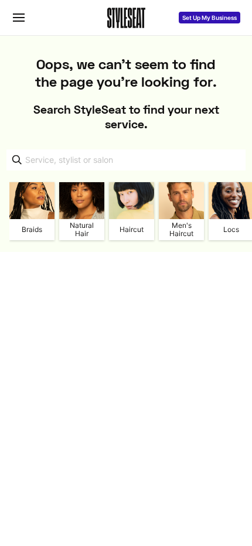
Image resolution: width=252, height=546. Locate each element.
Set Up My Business (209, 17)
